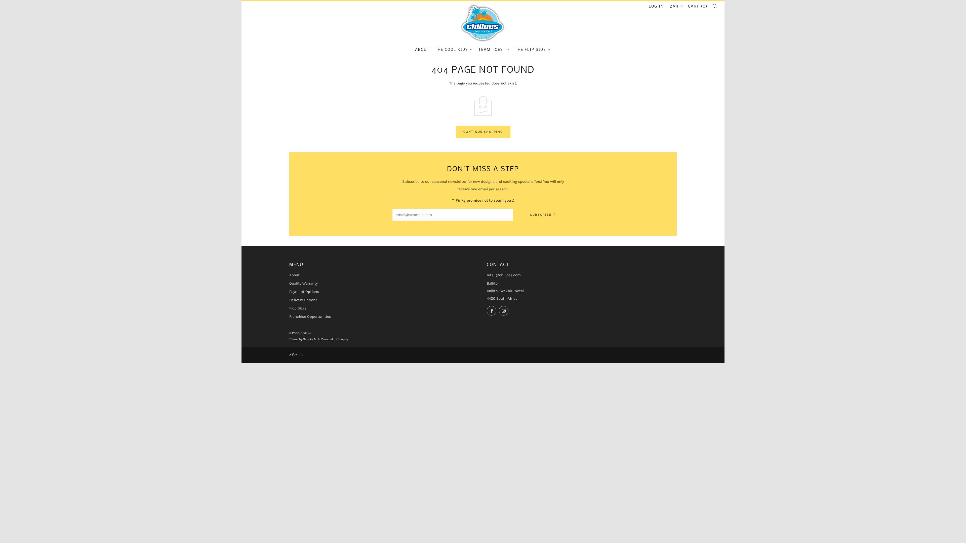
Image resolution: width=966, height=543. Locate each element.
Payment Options (304, 291)
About (422, 50)
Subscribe (540, 214)
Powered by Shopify (334, 339)
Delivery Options (303, 300)
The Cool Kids (451, 50)
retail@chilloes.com (504, 275)
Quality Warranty (303, 283)
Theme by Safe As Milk (304, 339)
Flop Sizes (298, 308)
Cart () (698, 7)
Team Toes (491, 50)
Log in (656, 7)
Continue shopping (483, 131)
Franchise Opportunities (310, 316)
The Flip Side (530, 50)
